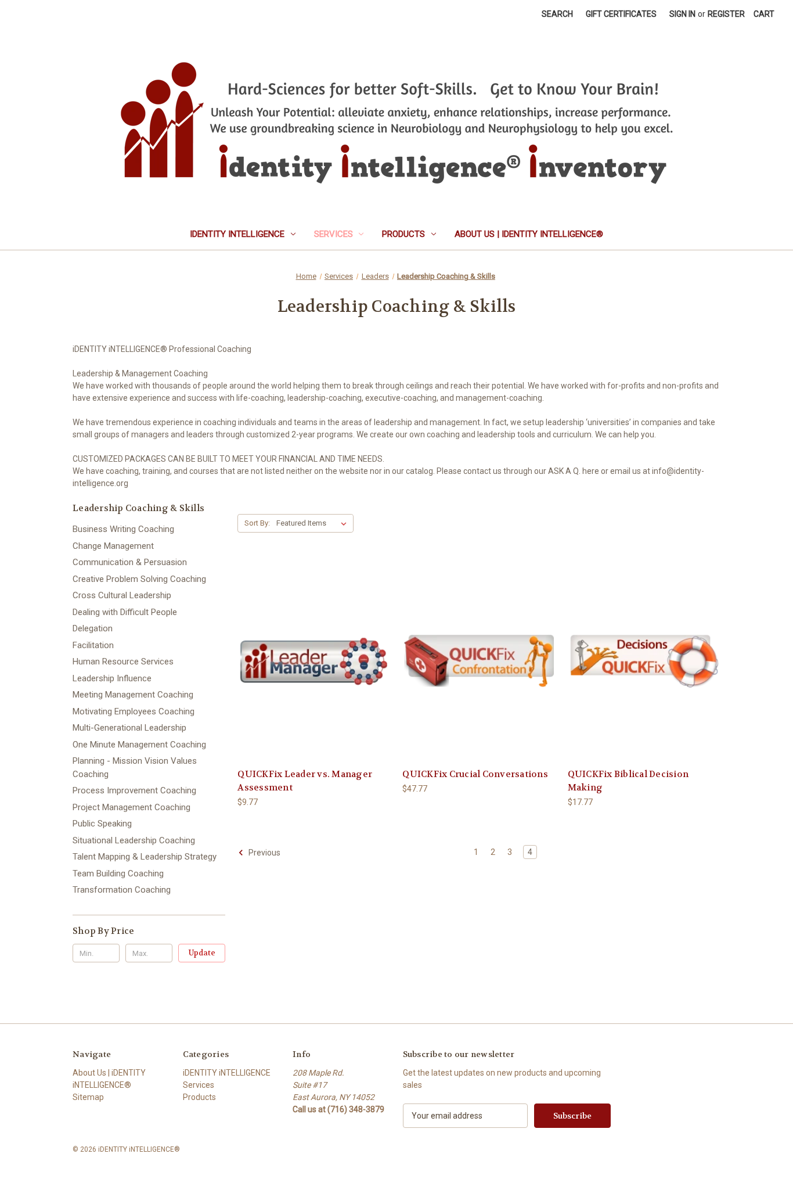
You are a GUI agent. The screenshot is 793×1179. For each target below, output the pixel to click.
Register (726, 14)
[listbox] (314, 523)
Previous (263, 852)
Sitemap (88, 1097)
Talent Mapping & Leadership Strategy (145, 856)
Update (202, 953)
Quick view (304, 651)
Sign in (682, 14)
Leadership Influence (112, 678)
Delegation (93, 628)
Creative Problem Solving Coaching (139, 579)
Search (557, 14)
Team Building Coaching (118, 873)
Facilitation (93, 645)
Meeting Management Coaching (133, 694)
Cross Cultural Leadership (122, 595)
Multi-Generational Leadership (129, 728)
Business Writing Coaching (123, 529)
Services (333, 234)
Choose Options (314, 671)
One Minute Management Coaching (139, 744)
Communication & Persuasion (130, 562)
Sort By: (257, 523)
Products (403, 234)
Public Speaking (102, 823)
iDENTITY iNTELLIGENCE (237, 234)
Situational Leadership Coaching (134, 840)
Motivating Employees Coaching (133, 711)
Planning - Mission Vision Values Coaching (135, 767)
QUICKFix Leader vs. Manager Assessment (304, 780)
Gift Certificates (621, 14)
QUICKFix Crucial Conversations (475, 774)
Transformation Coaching (122, 890)
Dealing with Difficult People (125, 612)
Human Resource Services (123, 661)
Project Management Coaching (131, 807)
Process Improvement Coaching (134, 790)
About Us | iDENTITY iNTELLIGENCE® (529, 234)
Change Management (113, 546)
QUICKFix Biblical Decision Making (628, 780)
